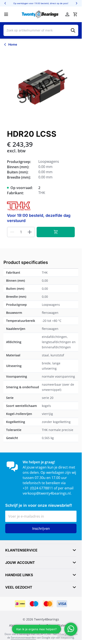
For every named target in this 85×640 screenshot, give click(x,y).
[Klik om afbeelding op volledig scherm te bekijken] (40, 87)
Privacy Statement (59, 625)
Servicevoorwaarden (23, 637)
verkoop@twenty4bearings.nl (47, 493)
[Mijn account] (67, 14)
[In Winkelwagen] (56, 232)
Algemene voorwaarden (26, 625)
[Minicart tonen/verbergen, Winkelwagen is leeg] (75, 14)
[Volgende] (76, 3)
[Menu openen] (6, 14)
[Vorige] (5, 3)
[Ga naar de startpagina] (40, 14)
